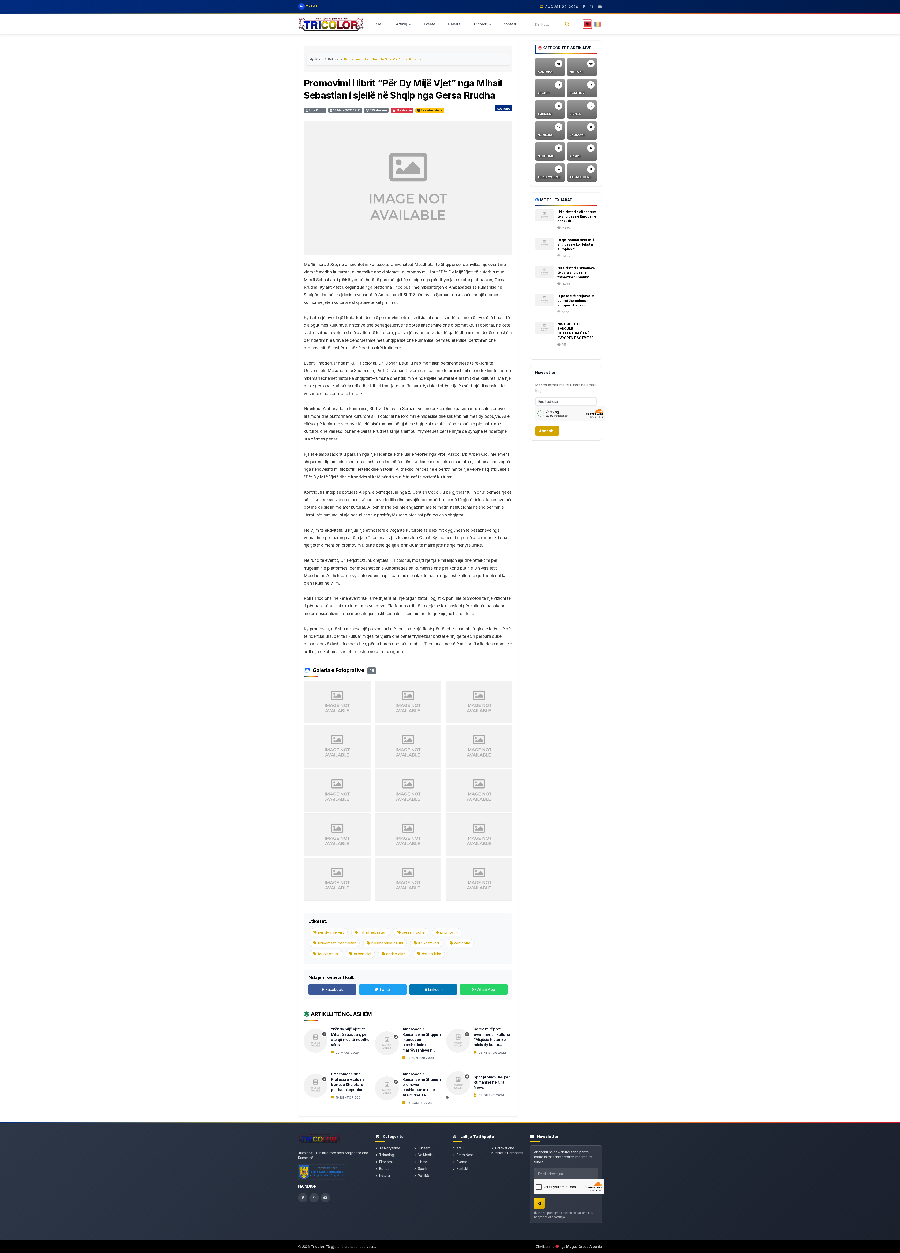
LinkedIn (435, 989)
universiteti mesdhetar (336, 943)
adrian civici (395, 953)
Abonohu (547, 431)
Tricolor (480, 24)
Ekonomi (385, 1162)
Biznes (384, 1169)
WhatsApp (485, 989)
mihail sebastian (372, 932)
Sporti (422, 1169)
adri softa (461, 943)
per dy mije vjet (330, 932)
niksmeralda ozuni (386, 943)
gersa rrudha (413, 932)
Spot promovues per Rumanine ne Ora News (492, 1082)
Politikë (423, 1176)
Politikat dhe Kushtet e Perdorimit (507, 1150)
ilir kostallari (428, 943)
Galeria (454, 24)
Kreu (379, 24)
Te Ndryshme (389, 1148)
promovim (448, 932)
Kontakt (509, 24)
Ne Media (424, 1155)
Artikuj (402, 24)
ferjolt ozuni (328, 953)
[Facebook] (303, 1197)
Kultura (333, 59)
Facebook (333, 989)
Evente (429, 24)
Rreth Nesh (465, 1155)
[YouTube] (325, 1197)
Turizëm (424, 1148)
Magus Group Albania (584, 1247)
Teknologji (386, 1155)
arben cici (362, 953)
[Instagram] (314, 1197)
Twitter (384, 989)
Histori (422, 1162)
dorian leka (431, 953)
